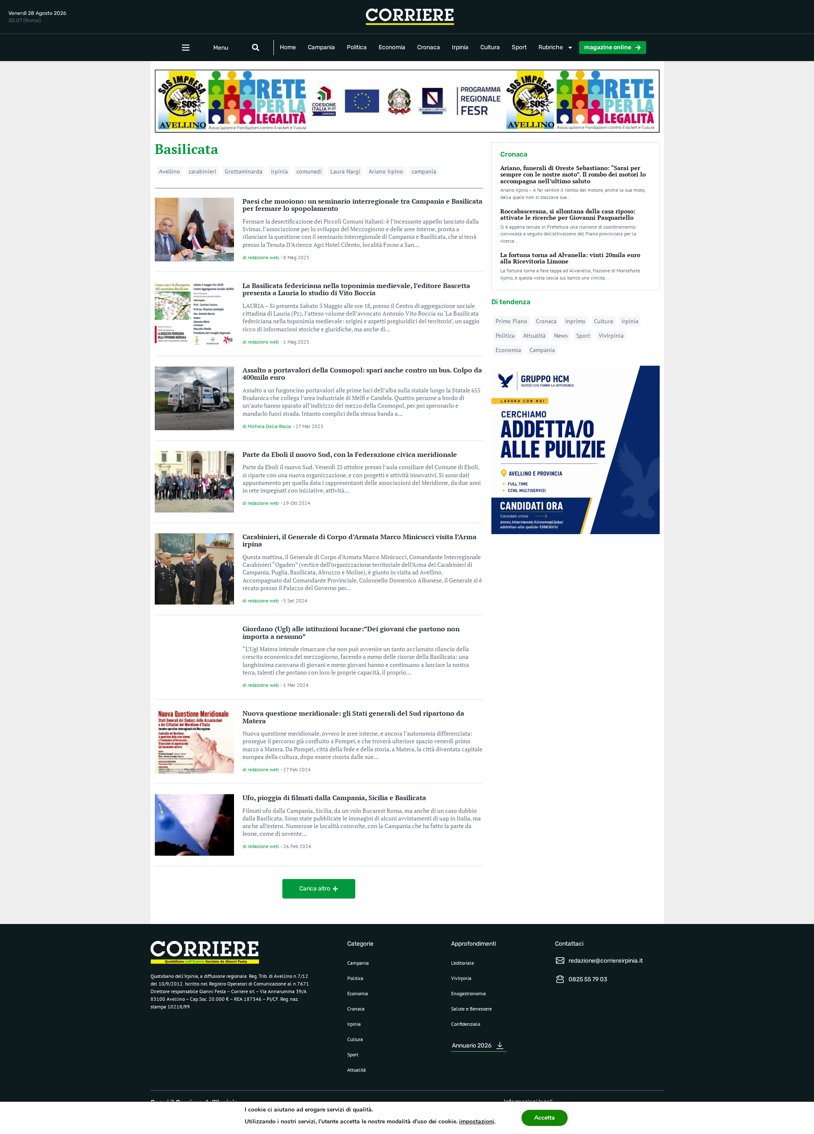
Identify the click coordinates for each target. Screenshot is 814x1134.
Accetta (544, 1118)
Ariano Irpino (386, 171)
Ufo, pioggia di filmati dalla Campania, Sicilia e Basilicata (334, 797)
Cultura (490, 47)
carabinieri (202, 171)
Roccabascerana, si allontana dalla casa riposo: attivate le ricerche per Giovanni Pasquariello (568, 214)
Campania (321, 47)
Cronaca (428, 47)
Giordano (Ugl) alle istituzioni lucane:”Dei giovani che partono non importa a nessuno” (351, 632)
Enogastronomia (468, 993)
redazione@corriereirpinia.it (606, 960)
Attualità (534, 336)
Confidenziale (465, 1024)
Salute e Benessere (471, 1008)
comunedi (309, 171)
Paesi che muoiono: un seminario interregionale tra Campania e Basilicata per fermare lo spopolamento (362, 204)
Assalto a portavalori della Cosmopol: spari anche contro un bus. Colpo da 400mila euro (362, 373)
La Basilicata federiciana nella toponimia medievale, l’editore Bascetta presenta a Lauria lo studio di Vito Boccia (356, 289)
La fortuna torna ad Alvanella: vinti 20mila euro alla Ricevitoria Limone (570, 258)
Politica (357, 47)
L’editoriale (462, 963)
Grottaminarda (243, 171)
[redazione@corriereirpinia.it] (560, 960)
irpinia (279, 171)
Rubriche (550, 47)
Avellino (169, 171)
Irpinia (460, 47)
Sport (519, 47)
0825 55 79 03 (588, 979)
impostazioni (476, 1121)
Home (288, 47)
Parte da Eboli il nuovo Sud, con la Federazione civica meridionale (350, 454)
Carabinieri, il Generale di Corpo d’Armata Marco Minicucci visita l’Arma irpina (360, 540)
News (561, 336)
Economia (392, 47)
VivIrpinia (611, 336)
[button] (255, 47)
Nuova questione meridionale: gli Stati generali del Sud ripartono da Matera (353, 716)
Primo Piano (511, 321)
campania (424, 171)
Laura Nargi (345, 171)
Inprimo (575, 321)
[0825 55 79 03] (560, 979)
